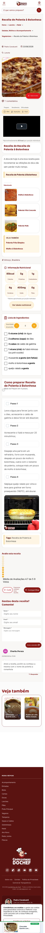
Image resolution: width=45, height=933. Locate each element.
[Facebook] (13, 870)
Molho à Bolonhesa (25, 195)
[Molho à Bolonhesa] (11, 195)
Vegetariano (6, 36)
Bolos (4, 790)
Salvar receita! (34, 95)
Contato (17, 879)
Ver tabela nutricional (21, 305)
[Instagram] (7, 870)
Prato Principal (7, 809)
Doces (4, 798)
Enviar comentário (32, 645)
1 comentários (11, 101)
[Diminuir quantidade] (16, 325)
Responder (34, 674)
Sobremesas (6, 825)
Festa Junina (6, 836)
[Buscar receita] (39, 10)
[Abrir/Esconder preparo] (3, 389)
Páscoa (4, 840)
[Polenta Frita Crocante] (11, 210)
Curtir (9, 590)
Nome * (6, 611)
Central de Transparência (22, 883)
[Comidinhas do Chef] (21, 3)
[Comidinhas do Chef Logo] (21, 856)
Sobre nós (8, 879)
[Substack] (36, 870)
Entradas (5, 786)
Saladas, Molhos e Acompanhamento (16, 31)
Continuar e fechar (21, 921)
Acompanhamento (9, 782)
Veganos (5, 813)
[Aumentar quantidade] (34, 325)
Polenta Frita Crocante (27, 210)
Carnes (4, 794)
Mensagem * (8, 628)
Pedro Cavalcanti (10, 47)
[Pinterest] (19, 870)
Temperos (5, 817)
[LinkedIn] (30, 870)
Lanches (5, 801)
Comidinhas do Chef (14, 887)
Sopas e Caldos (8, 821)
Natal (19, 25)
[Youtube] (24, 870)
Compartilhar (33, 590)
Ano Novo (5, 832)
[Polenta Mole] (11, 226)
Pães (4, 805)
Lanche (12, 25)
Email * (6, 619)
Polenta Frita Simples (15, 242)
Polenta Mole (23, 226)
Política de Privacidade (30, 879)
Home (4, 25)
